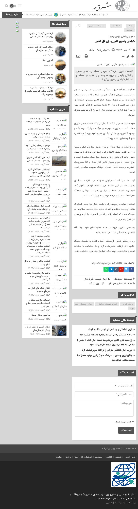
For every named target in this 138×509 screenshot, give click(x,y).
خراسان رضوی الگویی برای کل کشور (115, 41)
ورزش (68, 457)
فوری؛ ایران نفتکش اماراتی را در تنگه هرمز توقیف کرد (107, 350)
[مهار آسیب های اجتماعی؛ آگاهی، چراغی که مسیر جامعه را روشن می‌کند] (45, 93)
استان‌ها (116, 26)
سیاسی (129, 30)
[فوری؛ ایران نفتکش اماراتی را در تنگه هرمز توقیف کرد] (45, 209)
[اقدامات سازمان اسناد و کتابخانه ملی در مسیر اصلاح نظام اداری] (45, 305)
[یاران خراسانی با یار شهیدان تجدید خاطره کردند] (45, 137)
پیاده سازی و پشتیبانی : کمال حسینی (120, 502)
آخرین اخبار (131, 457)
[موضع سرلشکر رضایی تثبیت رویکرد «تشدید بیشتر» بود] (45, 149)
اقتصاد (109, 457)
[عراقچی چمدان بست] (45, 318)
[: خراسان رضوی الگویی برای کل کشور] (78, 56)
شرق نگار (88, 279)
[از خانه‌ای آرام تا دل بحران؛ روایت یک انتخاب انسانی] (45, 38)
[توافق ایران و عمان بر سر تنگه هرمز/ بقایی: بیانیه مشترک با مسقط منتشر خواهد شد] (45, 225)
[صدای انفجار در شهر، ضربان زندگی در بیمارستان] (45, 51)
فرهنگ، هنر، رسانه (83, 457)
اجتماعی (119, 457)
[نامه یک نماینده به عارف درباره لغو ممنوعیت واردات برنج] (45, 123)
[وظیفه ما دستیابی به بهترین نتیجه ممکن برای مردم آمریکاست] (45, 278)
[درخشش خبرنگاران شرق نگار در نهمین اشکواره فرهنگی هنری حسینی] (45, 174)
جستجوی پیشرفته (111, 449)
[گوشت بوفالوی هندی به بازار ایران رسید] (45, 265)
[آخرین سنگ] (45, 65)
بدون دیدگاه (95, 283)
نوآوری (58, 457)
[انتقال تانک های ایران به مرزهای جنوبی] (45, 292)
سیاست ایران (96, 26)
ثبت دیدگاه (126, 430)
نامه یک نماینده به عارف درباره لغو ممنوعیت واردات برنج (92, 15)
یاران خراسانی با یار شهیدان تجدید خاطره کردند (40, 15)
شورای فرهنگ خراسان (107, 304)
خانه (130, 26)
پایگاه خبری (128, 304)
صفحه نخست (129, 449)
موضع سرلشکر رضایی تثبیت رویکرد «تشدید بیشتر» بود (106, 335)
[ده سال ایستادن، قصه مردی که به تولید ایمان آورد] (45, 78)
